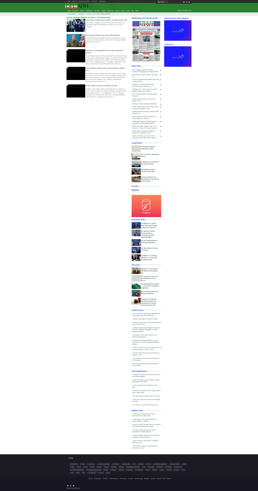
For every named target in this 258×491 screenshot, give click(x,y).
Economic (75, 10)
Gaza (149, 464)
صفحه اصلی (81, 14)
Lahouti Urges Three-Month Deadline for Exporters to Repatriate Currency (143, 132)
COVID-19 (116, 464)
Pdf (132, 10)
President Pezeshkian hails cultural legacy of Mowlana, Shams (146, 354)
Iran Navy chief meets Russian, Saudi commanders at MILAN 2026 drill (143, 431)
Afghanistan (74, 464)
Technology (110, 10)
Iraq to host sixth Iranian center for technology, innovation (146, 400)
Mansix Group (77, 488)
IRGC (92, 467)
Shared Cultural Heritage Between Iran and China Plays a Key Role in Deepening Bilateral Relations (145, 342)
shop (69, 1)
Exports (141, 464)
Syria (148, 470)
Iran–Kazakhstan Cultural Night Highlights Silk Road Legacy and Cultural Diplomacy (146, 314)
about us (74, 1)
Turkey (177, 470)
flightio (135, 190)
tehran (155, 470)
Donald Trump (126, 464)
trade (162, 470)
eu (134, 464)
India (73, 467)
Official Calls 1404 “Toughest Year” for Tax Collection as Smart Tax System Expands (144, 127)
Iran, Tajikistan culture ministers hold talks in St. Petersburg (145, 359)
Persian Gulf (179, 467)
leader (121, 467)
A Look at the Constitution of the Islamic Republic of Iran (144, 100)
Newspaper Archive (84, 1)
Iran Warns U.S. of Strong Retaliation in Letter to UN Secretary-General (149, 257)
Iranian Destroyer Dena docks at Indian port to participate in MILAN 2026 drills (146, 436)
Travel (128, 10)
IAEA (184, 464)
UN (78, 472)
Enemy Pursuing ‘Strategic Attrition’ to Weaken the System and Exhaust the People (146, 425)
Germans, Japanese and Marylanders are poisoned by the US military (150, 179)
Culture (103, 10)
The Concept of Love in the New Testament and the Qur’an (149, 278)
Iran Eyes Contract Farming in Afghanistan (144, 104)
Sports (123, 10)
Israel (99, 467)
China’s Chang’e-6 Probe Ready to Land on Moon (145, 386)
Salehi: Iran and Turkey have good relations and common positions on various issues (146, 348)
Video (136, 10)
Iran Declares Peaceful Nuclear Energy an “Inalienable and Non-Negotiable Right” (144, 122)
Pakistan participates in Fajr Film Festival (145, 319)
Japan (106, 467)
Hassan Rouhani (175, 464)
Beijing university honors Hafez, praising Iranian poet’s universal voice (146, 323)
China (83, 464)
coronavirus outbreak (104, 464)
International (89, 10)
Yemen (101, 472)
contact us (94, 1)
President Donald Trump (78, 470)
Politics (82, 10)
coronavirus (92, 464)
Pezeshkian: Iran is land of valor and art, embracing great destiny (144, 336)
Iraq (86, 467)
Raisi (106, 470)
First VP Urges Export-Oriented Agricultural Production (144, 95)
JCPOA (114, 467)
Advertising (102, 1)
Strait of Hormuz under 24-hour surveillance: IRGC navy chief (145, 441)
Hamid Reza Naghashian (160, 464)
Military (117, 10)
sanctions (130, 470)
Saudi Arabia (140, 470)
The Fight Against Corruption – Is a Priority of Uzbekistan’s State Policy (150, 286)
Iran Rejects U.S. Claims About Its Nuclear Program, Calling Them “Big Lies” (144, 90)
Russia (121, 470)
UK (72, 472)
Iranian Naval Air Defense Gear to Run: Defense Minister (102, 35)
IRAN (79, 467)
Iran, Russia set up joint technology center (145, 405)
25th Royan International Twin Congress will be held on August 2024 (146, 391)
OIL (144, 467)
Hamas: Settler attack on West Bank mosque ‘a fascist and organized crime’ (145, 107)
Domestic (97, 10)
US (84, 472)
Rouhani (114, 470)
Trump (169, 470)
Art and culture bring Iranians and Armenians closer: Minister (145, 364)
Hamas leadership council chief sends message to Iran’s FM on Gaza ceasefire (144, 137)
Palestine (160, 467)
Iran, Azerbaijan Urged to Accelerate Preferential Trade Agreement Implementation (145, 71)
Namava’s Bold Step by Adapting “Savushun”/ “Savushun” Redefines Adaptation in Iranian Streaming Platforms (146, 329)
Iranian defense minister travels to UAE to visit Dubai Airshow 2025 (106, 20)
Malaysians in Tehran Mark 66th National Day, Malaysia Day (149, 271)
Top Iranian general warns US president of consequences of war (145, 447)
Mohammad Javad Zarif (133, 467)
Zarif (108, 472)
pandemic (169, 467)
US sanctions (92, 472)
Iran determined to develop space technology (146, 396)
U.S (184, 470)
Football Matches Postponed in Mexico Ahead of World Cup (145, 112)
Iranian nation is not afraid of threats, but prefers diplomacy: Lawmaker (144, 117)
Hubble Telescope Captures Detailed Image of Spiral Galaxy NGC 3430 (146, 381)
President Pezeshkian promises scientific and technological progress (146, 375)
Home (69, 10)
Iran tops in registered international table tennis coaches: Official (145, 80)
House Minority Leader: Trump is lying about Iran (145, 75)
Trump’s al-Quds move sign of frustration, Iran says (101, 85)
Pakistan (152, 467)
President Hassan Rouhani (94, 470)
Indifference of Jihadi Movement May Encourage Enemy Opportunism (143, 85)
